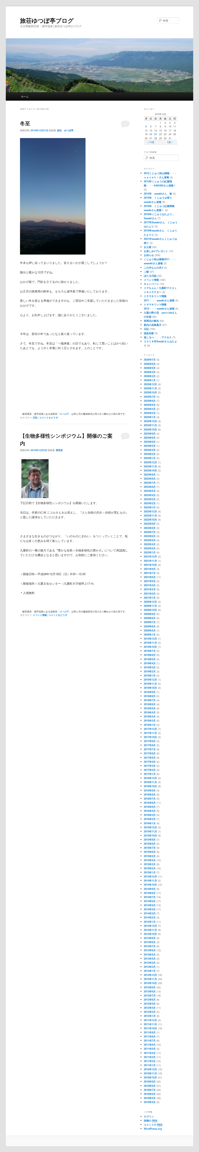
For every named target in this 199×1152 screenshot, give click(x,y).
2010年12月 (150, 1069)
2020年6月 (150, 626)
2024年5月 (150, 446)
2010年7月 (150, 1090)
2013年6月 (150, 950)
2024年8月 (150, 437)
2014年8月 (150, 893)
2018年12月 (150, 679)
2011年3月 (150, 1057)
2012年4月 (150, 1007)
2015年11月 (150, 831)
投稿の (150, 1120)
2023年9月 (150, 474)
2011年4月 (150, 1053)
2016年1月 (150, 823)
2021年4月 (150, 585)
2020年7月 (150, 622)
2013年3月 (150, 962)
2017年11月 (150, 733)
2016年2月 (150, 819)
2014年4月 (150, 909)
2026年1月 (150, 380)
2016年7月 (150, 798)
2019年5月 (150, 659)
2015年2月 (150, 868)
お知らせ (149, 255)
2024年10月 (150, 429)
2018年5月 (150, 708)
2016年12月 (150, 778)
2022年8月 (150, 528)
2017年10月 (150, 737)
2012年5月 (150, 1003)
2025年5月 (150, 405)
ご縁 (146, 271)
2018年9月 (150, 692)
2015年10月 (150, 835)
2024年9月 (150, 433)
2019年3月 (150, 667)
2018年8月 (150, 696)
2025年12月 (150, 384)
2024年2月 (150, 454)
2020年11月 (150, 606)
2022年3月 (150, 548)
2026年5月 (150, 368)
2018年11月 (150, 683)
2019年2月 (150, 671)
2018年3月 (150, 716)
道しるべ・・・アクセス (158, 337)
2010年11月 (150, 1073)
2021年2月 (150, 593)
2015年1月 (150, 872)
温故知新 (149, 333)
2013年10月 (150, 934)
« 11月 (150, 142)
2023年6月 (150, 487)
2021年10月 (150, 565)
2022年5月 (150, 540)
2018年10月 (150, 687)
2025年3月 (150, 409)
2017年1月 (150, 774)
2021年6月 (150, 577)
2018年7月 (150, 700)
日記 (35, 417)
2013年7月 (150, 946)
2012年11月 (150, 979)
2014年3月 (150, 913)
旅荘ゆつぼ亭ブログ (47, 20)
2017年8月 (150, 745)
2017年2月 (150, 770)
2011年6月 (150, 1044)
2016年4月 (150, 811)
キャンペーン (151, 284)
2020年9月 (150, 614)
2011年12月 (150, 1020)
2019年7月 (150, 651)
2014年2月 (150, 917)
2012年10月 (150, 983)
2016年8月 (150, 794)
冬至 (25, 123)
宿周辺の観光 (151, 321)
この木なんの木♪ (153, 267)
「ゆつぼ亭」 (64, 413)
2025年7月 (150, 396)
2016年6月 (150, 802)
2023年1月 (150, 507)
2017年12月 (150, 729)
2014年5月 (150, 905)
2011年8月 (150, 1036)
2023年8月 (150, 478)
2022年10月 (150, 519)
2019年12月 (150, 638)
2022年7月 (150, 532)
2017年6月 (150, 753)
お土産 (147, 247)
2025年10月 (150, 392)
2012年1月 (150, 1016)
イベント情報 (40, 615)
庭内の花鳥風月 (152, 325)
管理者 (59, 450)
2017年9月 (150, 741)
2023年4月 (150, 495)
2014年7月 (150, 897)
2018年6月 (150, 704)
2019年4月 (150, 663)
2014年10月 (150, 884)
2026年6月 (150, 364)
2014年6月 (150, 901)
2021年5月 (150, 581)
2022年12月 (150, 511)
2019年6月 (150, 655)
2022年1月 (150, 552)
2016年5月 (150, 807)
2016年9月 (150, 790)
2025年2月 (150, 413)
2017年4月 (150, 761)
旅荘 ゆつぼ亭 (65, 130)
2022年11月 (150, 515)
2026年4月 (150, 372)
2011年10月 (150, 1028)
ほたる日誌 (150, 275)
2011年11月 (150, 1024)
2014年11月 (150, 880)
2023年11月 (150, 466)
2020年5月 (150, 630)
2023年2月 (150, 503)
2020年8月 (150, 618)
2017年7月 (150, 749)
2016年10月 (150, 786)
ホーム (25, 96)
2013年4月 (150, 958)
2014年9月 (150, 889)
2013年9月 (150, 938)
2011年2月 (150, 1061)
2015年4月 (150, 860)
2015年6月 (150, 852)
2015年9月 (150, 839)
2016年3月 (150, 815)
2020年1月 (150, 634)
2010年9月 (150, 1081)
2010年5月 (150, 1098)
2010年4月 (150, 1102)
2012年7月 (150, 995)
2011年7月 (150, 1040)
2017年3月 (150, 766)
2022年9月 (150, 523)
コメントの (153, 1124)
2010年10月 (150, 1077)
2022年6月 (150, 536)
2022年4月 (150, 544)
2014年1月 (150, 921)
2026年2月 (150, 376)
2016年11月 (150, 782)
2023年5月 (150, 491)
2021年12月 (150, 556)
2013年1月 (150, 971)
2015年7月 (150, 847)
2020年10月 (150, 610)
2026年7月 (150, 359)
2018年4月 (150, 712)
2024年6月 (150, 441)
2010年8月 (150, 1086)
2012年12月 (150, 975)
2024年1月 (150, 458)
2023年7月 (150, 482)
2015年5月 (150, 856)
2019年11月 (150, 642)
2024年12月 (150, 421)
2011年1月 (150, 1065)
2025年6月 (150, 401)
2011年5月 (150, 1048)
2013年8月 (150, 942)
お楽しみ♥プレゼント (156, 251)
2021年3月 (150, 589)
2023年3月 (150, 499)
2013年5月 (150, 954)
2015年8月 (150, 843)
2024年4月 (150, 450)
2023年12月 (150, 462)
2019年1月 (150, 675)
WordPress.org (153, 1128)
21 (155, 134)
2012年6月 (150, 999)
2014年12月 (150, 876)
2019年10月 (150, 647)
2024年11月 (150, 425)
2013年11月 (150, 930)
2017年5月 (150, 757)
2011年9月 (150, 1032)
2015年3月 (150, 864)
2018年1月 (150, 725)
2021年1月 (150, 597)
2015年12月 (150, 827)
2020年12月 (150, 601)
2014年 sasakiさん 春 (158, 193)
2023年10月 (150, 470)
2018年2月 (150, 720)
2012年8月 (150, 991)
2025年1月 (150, 417)
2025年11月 (150, 388)
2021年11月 (150, 561)
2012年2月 (150, 1012)
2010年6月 (150, 1094)
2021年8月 (150, 569)
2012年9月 (150, 987)
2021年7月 (150, 573)
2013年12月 (150, 926)
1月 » (170, 142)
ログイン (149, 1116)
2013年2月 (150, 967)
